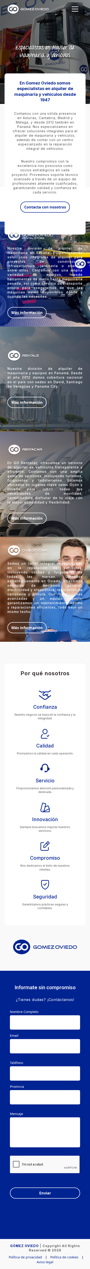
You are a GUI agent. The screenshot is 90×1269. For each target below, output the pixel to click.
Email (14, 1035)
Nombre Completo (24, 1012)
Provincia (17, 1086)
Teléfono (16, 1063)
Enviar (45, 1193)
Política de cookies (64, 1257)
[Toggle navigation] (75, 9)
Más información (27, 312)
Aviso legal (45, 1262)
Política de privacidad (25, 1257)
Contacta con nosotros (45, 207)
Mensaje (16, 1114)
